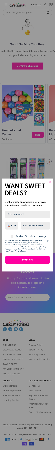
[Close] (49, 182)
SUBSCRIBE (27, 260)
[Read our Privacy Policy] (48, 241)
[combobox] (11, 226)
